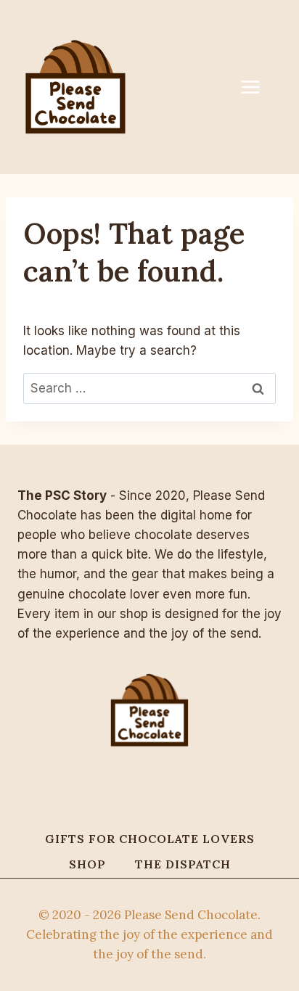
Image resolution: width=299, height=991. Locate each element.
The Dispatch (183, 864)
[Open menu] (258, 87)
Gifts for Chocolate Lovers (150, 838)
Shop (87, 864)
